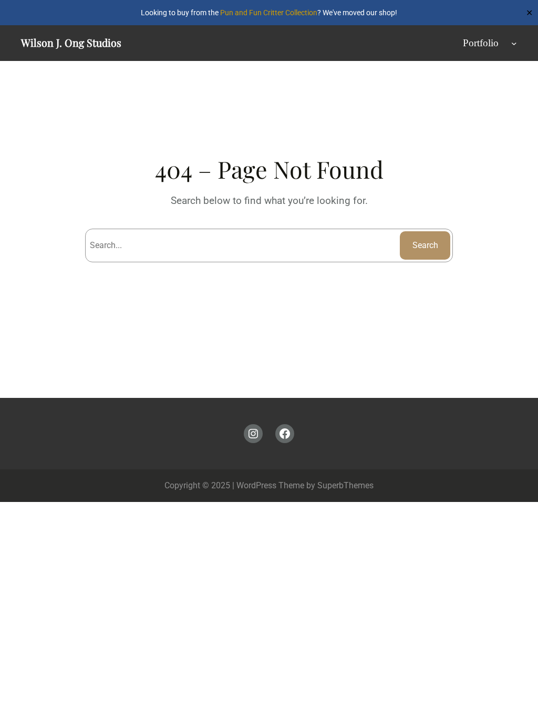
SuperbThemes (345, 485)
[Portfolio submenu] (514, 43)
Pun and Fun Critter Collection (268, 12)
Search (425, 245)
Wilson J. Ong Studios (71, 42)
